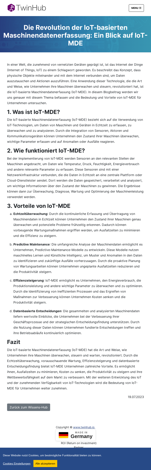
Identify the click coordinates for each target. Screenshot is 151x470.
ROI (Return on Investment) (79, 443)
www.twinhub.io (84, 427)
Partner (78, 447)
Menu (134, 7)
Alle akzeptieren (45, 463)
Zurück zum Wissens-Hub (29, 407)
